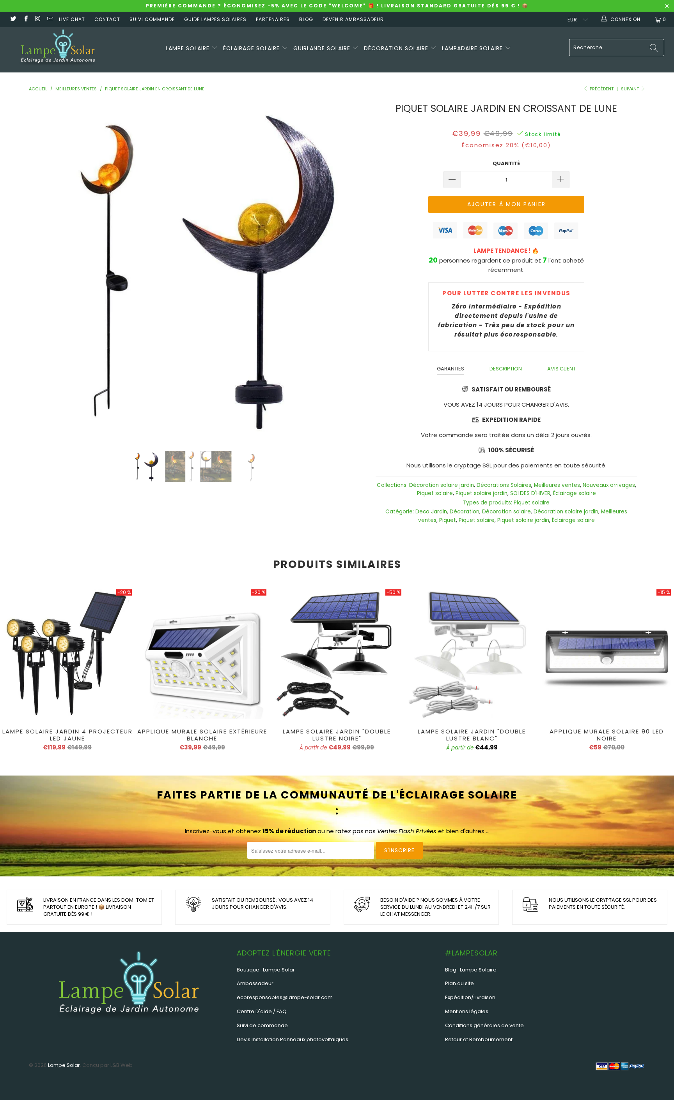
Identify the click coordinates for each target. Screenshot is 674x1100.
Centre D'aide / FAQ (262, 1011)
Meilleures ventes (557, 485)
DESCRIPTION (506, 368)
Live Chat (72, 19)
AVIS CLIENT (561, 368)
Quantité (506, 163)
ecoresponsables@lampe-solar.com (285, 997)
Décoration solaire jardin (441, 485)
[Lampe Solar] (58, 49)
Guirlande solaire (322, 48)
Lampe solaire (188, 48)
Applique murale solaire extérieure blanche (202, 653)
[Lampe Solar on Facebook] (25, 19)
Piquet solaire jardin (481, 493)
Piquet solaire (435, 493)
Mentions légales (466, 1011)
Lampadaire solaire (473, 48)
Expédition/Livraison (470, 997)
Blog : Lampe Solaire (471, 969)
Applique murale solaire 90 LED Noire (606, 653)
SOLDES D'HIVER (530, 493)
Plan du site (459, 983)
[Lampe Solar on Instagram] (37, 19)
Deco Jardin (431, 511)
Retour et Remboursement (479, 1039)
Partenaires (273, 19)
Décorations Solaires (504, 485)
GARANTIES (450, 368)
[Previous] (47, 270)
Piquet (447, 520)
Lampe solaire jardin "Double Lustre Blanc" (471, 653)
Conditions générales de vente (484, 1025)
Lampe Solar (64, 1065)
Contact (107, 19)
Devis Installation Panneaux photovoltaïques (292, 1039)
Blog (306, 19)
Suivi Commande (152, 19)
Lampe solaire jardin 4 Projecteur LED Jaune (67, 653)
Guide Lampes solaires (215, 19)
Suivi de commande (262, 1025)
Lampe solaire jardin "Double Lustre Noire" (337, 653)
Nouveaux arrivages (609, 485)
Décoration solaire (397, 48)
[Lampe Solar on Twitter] (13, 19)
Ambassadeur (255, 983)
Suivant (630, 89)
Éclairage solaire (252, 48)
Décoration (464, 511)
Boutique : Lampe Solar (266, 969)
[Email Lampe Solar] (49, 19)
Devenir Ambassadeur (353, 19)
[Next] (349, 270)
